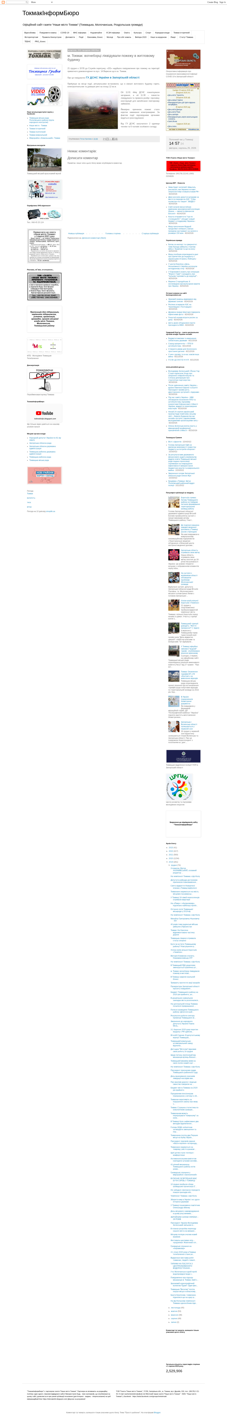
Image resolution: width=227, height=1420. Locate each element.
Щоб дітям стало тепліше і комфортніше (182, 1154)
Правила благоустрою (51, 37)
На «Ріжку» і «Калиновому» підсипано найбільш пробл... (184, 904)
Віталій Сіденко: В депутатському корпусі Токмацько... (185, 1036)
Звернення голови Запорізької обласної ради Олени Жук (181, 474)
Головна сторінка (113, 233)
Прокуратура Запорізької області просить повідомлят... (185, 987)
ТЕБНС (28, 41)
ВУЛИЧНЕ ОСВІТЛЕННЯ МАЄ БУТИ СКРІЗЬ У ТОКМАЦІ (184, 1179)
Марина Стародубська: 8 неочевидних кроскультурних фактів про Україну (184, 283)
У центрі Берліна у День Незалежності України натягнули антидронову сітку (182, 266)
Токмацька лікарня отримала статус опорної (183, 939)
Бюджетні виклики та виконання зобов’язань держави (182, 339)
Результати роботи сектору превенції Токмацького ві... (183, 1017)
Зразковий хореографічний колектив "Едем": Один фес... (184, 1284)
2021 (171, 855)
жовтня (174, 1311)
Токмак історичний (182, 33)
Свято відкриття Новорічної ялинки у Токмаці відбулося (184, 887)
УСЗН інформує (113, 33)
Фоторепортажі (31, 37)
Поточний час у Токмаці (181, 139)
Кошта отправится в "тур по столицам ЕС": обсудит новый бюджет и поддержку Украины (181, 219)
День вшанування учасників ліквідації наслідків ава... (183, 1077)
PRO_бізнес (40, 41)
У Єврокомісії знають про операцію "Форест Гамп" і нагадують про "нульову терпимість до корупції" (183, 274)
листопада (176, 1308)
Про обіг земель (124, 37)
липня (174, 1322)
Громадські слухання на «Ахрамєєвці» (181, 1247)
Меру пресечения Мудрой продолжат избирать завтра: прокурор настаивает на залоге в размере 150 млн (183, 229)
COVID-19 (65, 33)
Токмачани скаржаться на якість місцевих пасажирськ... (185, 893)
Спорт (148, 33)
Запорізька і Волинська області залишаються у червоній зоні (189, 725)
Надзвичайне (96, 33)
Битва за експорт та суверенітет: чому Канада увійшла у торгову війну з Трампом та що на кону (182, 246)
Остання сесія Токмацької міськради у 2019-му (182, 910)
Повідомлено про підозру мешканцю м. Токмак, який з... (184, 1279)
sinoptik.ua (50, 511)
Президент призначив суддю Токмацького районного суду (184, 1071)
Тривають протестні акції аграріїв (185, 983)
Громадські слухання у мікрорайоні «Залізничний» (184, 1173)
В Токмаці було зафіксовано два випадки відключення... (185, 1122)
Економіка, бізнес (95, 37)
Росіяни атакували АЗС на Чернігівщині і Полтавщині (179, 305)
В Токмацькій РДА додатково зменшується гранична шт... (184, 966)
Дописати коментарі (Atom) (94, 238)
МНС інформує (79, 33)
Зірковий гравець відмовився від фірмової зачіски (182, 300)
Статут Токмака (186, 37)
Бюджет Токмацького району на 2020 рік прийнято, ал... (184, 993)
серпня (174, 1318)
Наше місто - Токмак (38, 125)
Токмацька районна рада (40, 457)
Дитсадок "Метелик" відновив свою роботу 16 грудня (183, 1050)
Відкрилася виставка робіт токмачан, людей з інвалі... (183, 1259)
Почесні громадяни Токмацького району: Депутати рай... (185, 1011)
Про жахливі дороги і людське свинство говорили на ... (184, 1083)
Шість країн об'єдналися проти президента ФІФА (181, 324)
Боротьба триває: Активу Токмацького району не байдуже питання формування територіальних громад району (190, 503)
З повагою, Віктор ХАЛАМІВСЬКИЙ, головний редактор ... (184, 870)
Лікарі (173, 37)
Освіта (127, 33)
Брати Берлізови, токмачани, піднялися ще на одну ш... (183, 1296)
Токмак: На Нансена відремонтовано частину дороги (183, 932)
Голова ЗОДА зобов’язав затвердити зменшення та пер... (183, 1129)
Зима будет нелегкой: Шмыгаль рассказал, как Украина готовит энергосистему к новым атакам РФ (183, 189)
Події (81, 37)
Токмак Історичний (37, 129)
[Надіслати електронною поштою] (104, 139)
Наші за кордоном (158, 37)
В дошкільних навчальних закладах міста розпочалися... (185, 999)
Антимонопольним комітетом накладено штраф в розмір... (184, 1160)
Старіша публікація (150, 233)
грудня (174, 865)
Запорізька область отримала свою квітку (190, 551)
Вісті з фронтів (174, 442)
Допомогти (70, 37)
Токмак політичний (37, 132)
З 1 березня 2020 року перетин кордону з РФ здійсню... (184, 1030)
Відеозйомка (30, 33)
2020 (171, 858)
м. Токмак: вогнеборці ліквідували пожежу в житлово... (185, 972)
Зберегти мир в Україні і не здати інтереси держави (185, 1201)
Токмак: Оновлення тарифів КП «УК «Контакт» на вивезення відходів (189, 675)
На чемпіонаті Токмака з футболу (185, 876)
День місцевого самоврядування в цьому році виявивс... (185, 1212)
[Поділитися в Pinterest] (116, 139)
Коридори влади (162, 33)
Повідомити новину (48, 33)
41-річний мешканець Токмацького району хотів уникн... (183, 1166)
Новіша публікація (76, 233)
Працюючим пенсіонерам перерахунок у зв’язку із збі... (184, 1095)
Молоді (110, 37)
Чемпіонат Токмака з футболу (184, 1196)
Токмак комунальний (38, 135)
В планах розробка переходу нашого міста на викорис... (183, 1230)
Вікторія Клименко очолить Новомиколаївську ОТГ (182, 957)
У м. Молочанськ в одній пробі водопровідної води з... (184, 1273)
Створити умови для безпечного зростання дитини (182, 350)
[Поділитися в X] (110, 139)
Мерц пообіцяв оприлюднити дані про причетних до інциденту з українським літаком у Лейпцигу (183, 256)
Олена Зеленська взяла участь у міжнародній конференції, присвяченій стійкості (182, 428)
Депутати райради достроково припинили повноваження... (184, 881)
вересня (175, 1315)
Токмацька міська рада (39, 460)
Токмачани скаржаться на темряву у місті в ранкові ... (183, 1148)
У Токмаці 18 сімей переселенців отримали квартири (185, 898)
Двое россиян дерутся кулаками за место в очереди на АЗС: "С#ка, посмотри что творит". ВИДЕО (183, 199)
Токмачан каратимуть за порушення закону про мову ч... (184, 1101)
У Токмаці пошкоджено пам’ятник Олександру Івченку (185, 1206)
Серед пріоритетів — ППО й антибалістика (180, 345)
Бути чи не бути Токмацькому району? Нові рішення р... (183, 945)
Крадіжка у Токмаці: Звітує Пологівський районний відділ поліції (181, 483)
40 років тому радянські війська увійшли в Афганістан (184, 925)
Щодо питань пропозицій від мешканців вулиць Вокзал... (184, 1056)
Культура (138, 33)
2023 (171, 848)
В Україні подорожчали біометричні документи (187, 700)
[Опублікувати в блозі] (107, 139)
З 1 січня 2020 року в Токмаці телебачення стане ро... (183, 1253)
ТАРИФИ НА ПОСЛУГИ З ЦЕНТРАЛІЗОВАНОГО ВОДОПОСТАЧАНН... (182, 1266)
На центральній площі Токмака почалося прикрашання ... (184, 1005)
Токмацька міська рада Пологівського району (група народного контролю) (41, 120)
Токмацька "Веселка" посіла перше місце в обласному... (184, 1290)
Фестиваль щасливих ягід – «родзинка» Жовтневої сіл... (184, 1241)
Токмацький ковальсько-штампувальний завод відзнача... (182, 1043)
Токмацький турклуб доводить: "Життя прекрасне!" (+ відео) (190, 626)
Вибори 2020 (141, 37)
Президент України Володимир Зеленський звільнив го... (184, 1224)
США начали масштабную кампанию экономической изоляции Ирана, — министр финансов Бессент (184, 210)
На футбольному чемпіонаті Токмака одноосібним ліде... (184, 1302)
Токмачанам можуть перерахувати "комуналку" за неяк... (184, 1115)
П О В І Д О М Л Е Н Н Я (178, 360)
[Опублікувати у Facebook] (113, 139)
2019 (171, 862)
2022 (171, 851)
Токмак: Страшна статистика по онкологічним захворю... (184, 1108)
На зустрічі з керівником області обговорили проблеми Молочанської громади (189, 578)
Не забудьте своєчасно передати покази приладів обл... (185, 1191)
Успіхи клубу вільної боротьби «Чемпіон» (190, 602)
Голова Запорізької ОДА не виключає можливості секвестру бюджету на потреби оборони (182, 447)
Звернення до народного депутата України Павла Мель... (182, 1023)
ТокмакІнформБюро (50, 13)
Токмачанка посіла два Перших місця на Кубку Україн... (184, 1136)
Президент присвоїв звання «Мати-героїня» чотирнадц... (184, 1142)
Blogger (157, 1413)
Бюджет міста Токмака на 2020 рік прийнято (184, 1089)
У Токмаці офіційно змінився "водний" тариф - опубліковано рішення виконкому (190, 649)
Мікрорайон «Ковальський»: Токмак (44, 138)
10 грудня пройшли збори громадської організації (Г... (184, 1185)
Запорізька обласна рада (40, 443)
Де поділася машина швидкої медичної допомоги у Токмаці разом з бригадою (190, 528)
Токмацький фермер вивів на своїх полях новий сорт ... (183, 1062)
